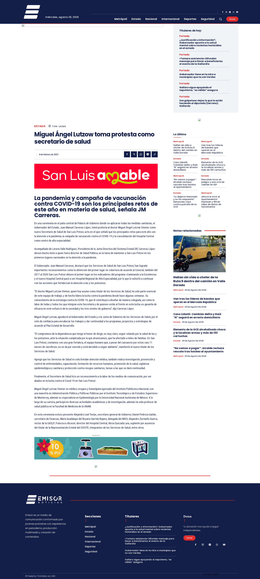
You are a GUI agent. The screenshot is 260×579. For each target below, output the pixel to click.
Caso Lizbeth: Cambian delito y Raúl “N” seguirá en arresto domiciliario (185, 166)
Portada (184, 36)
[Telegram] (148, 154)
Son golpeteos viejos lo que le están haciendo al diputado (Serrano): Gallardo (201, 103)
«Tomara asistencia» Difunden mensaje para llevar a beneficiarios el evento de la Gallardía (201, 61)
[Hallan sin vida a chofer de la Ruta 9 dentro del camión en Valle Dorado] (199, 254)
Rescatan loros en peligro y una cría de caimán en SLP (212, 182)
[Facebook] (222, 12)
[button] (220, 19)
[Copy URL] (155, 154)
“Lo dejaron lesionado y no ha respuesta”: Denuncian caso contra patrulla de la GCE (185, 201)
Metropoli (178, 141)
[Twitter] (134, 154)
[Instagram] (226, 12)
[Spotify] (230, 12)
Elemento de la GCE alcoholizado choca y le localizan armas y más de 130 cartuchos (213, 166)
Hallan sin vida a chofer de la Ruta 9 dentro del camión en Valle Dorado (185, 149)
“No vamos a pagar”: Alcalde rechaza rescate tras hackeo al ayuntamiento (184, 183)
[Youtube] (237, 12)
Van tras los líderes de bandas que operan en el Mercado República (212, 149)
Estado (39, 126)
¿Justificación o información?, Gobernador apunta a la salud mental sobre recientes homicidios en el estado (200, 44)
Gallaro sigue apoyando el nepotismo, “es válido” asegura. (198, 89)
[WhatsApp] (233, 12)
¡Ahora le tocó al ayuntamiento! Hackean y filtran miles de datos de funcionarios (211, 201)
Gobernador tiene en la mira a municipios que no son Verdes (197, 76)
